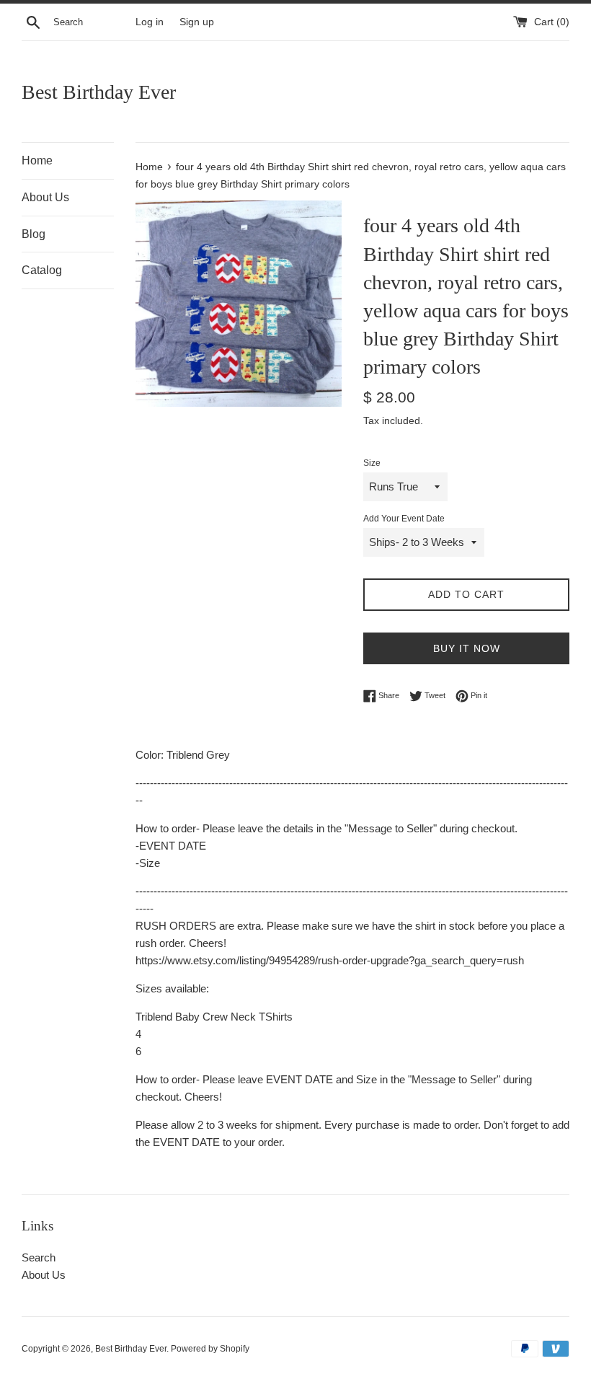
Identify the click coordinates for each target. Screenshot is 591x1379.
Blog (33, 234)
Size (372, 463)
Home (37, 160)
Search (38, 1257)
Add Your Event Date (404, 519)
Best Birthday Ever (99, 92)
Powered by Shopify (210, 1349)
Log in (149, 22)
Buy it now (466, 648)
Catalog (42, 270)
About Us (45, 197)
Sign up (196, 22)
